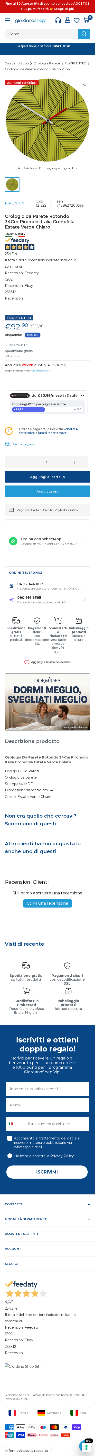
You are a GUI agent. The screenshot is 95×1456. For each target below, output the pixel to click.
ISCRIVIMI (47, 1172)
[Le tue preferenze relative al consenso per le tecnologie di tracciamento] (86, 1447)
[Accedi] (68, 20)
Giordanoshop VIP (42, 370)
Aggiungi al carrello (47, 477)
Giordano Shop (17, 63)
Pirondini (15, 203)
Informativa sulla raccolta (26, 1450)
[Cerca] (84, 34)
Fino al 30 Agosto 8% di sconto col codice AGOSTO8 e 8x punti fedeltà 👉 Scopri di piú (47, 6)
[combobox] (15, 1124)
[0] (86, 20)
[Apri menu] (7, 21)
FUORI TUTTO (76, 63)
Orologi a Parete (47, 63)
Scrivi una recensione (47, 903)
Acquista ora (47, 491)
